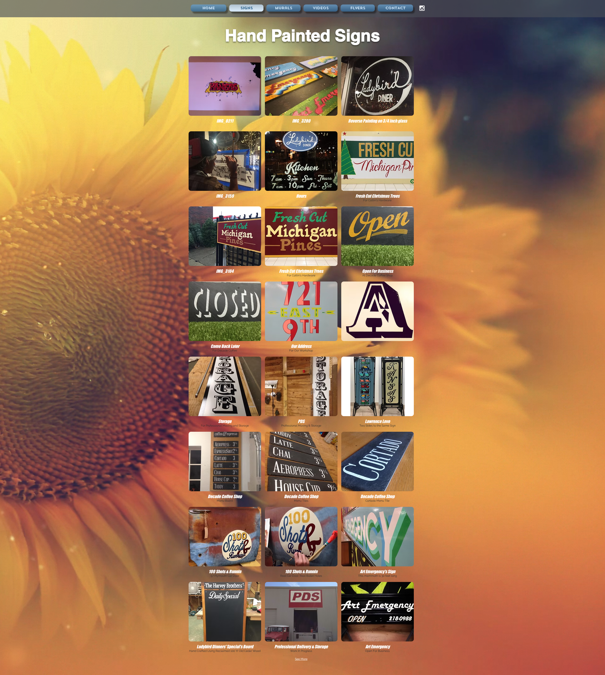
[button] (225, 91)
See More (301, 659)
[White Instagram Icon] (422, 8)
